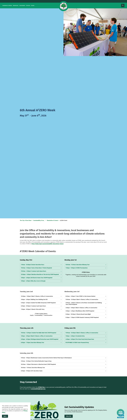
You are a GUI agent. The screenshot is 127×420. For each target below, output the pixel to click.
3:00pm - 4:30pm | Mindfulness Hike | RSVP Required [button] (80, 311)
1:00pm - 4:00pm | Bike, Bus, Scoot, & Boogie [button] (33, 281)
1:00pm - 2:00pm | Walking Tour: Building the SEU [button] (34, 299)
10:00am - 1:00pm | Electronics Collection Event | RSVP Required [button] (38, 364)
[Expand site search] (122, 5)
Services (28, 5)
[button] (95, 32)
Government (22, 5)
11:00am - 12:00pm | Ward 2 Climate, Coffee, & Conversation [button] (82, 332)
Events (32, 5)
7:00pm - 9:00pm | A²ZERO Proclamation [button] (77, 268)
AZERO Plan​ (41, 387)
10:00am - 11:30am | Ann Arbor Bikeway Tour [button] (77, 264)
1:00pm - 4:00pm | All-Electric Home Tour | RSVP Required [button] (36, 277)
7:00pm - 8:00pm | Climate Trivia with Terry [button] (32, 309)
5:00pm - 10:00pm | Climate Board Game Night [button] (78, 314)
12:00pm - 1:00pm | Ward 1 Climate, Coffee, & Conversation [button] (37, 296)
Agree (5, 416)
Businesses (15, 5)
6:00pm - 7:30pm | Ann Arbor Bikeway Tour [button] (32, 342)
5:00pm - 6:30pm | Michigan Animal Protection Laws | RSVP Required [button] (39, 339)
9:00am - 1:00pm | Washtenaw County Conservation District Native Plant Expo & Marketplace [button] (46, 358)
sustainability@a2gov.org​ (38, 389)
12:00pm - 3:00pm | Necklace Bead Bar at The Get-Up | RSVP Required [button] (40, 274)
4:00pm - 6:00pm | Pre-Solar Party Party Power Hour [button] (80, 339)
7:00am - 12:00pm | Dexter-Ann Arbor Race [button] (32, 264)
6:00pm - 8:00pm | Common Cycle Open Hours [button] (33, 306)
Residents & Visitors (7, 5)
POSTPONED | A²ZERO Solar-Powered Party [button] (77, 342)
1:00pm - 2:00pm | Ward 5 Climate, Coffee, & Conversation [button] (36, 336)
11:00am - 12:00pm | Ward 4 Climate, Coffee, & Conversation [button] (82, 299)
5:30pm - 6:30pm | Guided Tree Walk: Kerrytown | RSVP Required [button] (38, 302)
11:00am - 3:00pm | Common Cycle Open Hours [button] (33, 271)
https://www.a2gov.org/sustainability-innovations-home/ (48, 244)
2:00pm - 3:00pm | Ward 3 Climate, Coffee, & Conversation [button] (81, 307)
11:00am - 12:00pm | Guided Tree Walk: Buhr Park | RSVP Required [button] (38, 332)
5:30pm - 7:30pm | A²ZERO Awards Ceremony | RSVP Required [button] (82, 317)
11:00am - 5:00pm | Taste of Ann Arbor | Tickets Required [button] (36, 268)
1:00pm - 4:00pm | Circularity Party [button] (75, 336)
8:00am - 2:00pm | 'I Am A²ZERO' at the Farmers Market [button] (80, 296)
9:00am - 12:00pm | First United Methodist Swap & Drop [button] (36, 361)
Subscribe (68, 416)
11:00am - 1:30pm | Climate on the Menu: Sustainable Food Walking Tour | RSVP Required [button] (84, 303)
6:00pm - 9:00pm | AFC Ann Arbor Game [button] (31, 371)
